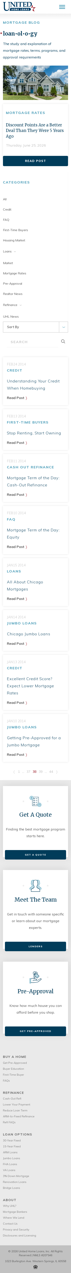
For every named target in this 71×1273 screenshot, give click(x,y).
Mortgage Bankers (15, 1212)
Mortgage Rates (14, 273)
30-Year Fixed (12, 1140)
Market (8, 263)
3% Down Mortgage (16, 1176)
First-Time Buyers (15, 230)
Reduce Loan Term (15, 1110)
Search (65, 342)
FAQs (6, 1080)
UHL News (11, 316)
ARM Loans (10, 1152)
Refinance (10, 305)
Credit (7, 209)
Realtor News (12, 294)
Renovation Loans (14, 1182)
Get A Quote (35, 854)
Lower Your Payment (16, 1104)
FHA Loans (10, 1164)
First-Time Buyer (13, 1074)
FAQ (6, 220)
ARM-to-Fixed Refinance (19, 1116)
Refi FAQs (9, 1122)
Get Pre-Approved (35, 1031)
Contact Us (10, 1223)
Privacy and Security (16, 1229)
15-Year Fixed (12, 1146)
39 (41, 771)
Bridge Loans (11, 1188)
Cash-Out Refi (12, 1098)
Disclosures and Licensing (19, 1235)
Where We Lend (13, 1217)
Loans (7, 251)
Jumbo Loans (11, 1158)
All (5, 199)
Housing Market (14, 240)
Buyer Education (13, 1069)
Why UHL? (9, 1206)
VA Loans (9, 1170)
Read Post (35, 161)
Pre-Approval (12, 283)
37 (28, 771)
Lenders (36, 946)
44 (51, 771)
